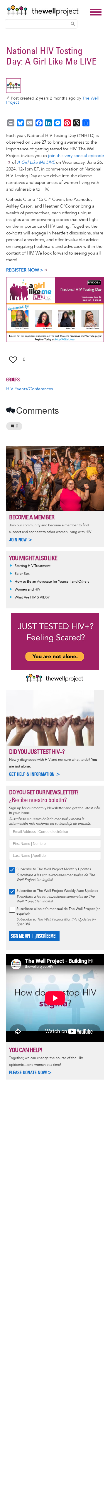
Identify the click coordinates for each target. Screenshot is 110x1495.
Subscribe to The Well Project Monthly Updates (53, 869)
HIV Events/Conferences (29, 389)
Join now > (21, 539)
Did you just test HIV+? (37, 751)
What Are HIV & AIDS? (32, 597)
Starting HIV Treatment (32, 566)
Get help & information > (34, 774)
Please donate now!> (30, 1072)
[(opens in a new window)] (55, 309)
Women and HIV (27, 589)
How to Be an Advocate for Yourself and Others (52, 581)
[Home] (47, 10)
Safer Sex (22, 574)
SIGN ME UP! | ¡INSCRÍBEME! (33, 936)
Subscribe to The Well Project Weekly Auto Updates (57, 891)
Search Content (73, 23)
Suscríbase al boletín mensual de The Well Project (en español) (58, 911)
